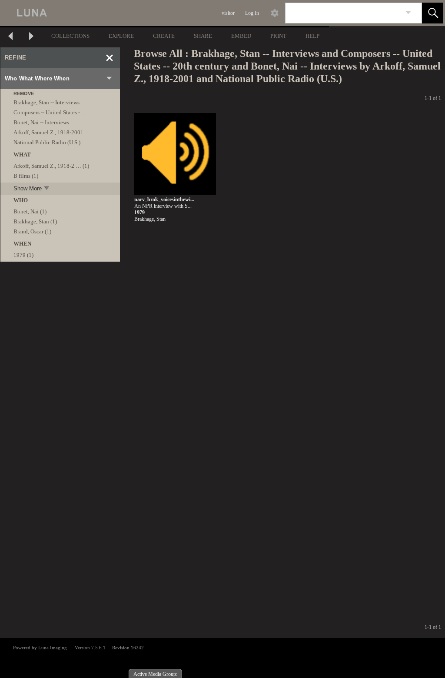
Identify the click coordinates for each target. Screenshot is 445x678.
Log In (252, 13)
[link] (408, 13)
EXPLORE (121, 36)
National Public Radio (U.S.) (46, 142)
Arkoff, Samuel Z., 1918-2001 (48, 132)
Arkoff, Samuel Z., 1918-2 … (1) (51, 166)
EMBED (241, 36)
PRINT (278, 36)
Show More (27, 188)
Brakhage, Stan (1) (35, 221)
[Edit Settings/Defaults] (274, 13)
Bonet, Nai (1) (29, 211)
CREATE (164, 36)
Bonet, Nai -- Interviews (41, 122)
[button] (432, 13)
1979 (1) (23, 255)
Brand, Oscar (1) (32, 231)
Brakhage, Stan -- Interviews (46, 102)
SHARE (203, 36)
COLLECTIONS (70, 36)
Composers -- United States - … (50, 112)
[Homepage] (164, 13)
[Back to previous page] (10, 37)
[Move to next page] (31, 37)
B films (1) (25, 176)
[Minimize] (109, 57)
